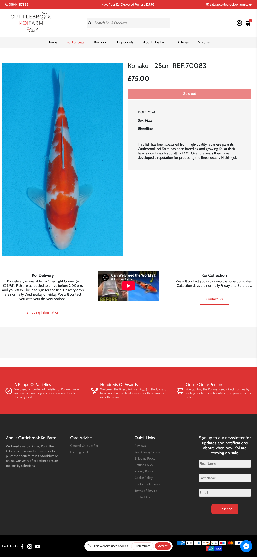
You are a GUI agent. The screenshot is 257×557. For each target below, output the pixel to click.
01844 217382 (18, 4)
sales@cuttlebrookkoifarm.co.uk (230, 4)
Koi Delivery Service (148, 452)
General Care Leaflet (84, 446)
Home (52, 42)
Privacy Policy (144, 471)
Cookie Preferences (147, 484)
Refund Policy (144, 465)
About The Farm (155, 42)
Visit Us (204, 42)
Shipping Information (42, 312)
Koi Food (100, 42)
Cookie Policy (144, 478)
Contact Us (214, 299)
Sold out (189, 93)
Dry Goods (125, 42)
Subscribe (224, 509)
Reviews (140, 446)
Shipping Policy (145, 458)
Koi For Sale (75, 42)
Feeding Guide (79, 452)
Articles (183, 42)
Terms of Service (146, 491)
